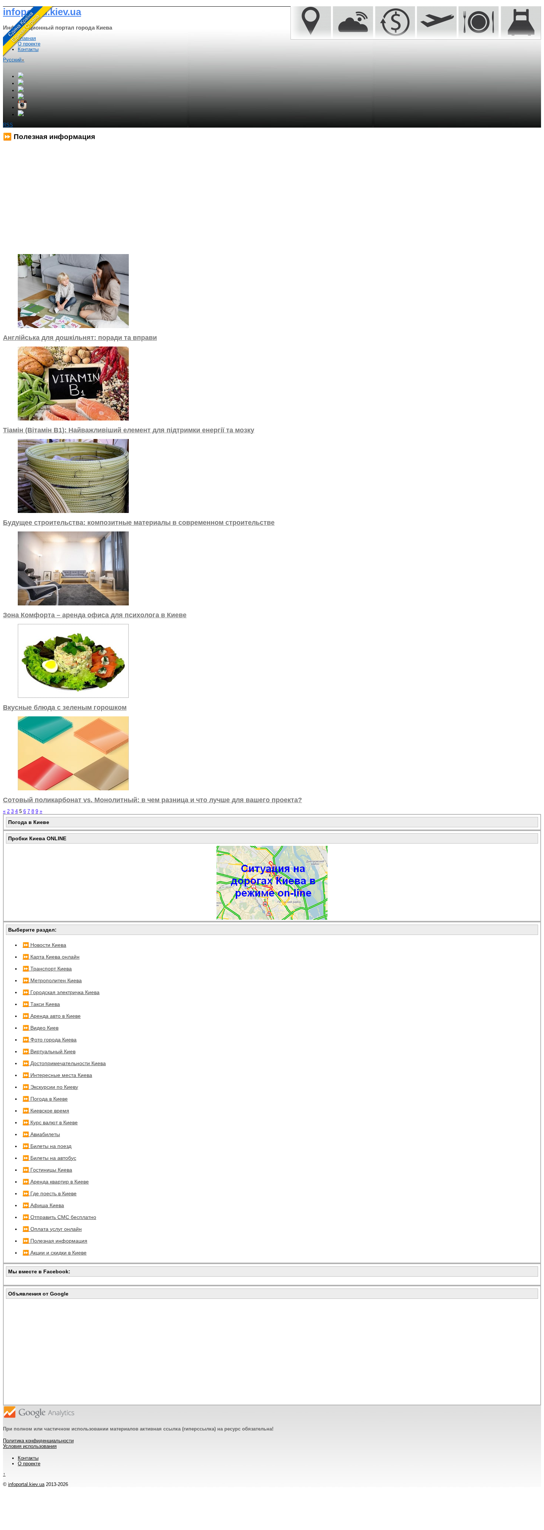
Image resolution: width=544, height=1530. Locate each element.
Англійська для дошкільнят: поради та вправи (80, 337)
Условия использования (30, 1446)
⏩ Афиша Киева (43, 1205)
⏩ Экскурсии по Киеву (50, 1087)
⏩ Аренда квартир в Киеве (56, 1182)
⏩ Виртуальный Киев (49, 1051)
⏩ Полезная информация (55, 1241)
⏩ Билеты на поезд (47, 1146)
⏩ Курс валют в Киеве (50, 1122)
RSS (8, 125)
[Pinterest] (21, 114)
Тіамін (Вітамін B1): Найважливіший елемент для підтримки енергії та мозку (128, 430)
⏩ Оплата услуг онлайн (52, 1229)
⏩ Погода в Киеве (45, 1099)
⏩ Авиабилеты (41, 1134)
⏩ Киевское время (46, 1111)
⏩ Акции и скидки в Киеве (55, 1253)
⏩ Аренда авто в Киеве (52, 1016)
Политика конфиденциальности (38, 1440)
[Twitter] (21, 90)
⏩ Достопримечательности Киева (64, 1063)
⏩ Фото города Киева (50, 1040)
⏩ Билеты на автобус (49, 1158)
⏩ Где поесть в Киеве (50, 1193)
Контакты (28, 1458)
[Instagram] (22, 107)
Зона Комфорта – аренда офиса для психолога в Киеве (95, 615)
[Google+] (21, 76)
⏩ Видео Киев (40, 1028)
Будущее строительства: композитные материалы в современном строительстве (139, 522)
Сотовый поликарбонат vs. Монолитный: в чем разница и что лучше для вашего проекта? (152, 800)
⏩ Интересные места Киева (57, 1075)
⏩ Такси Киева (41, 1004)
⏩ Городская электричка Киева (61, 992)
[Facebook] (21, 83)
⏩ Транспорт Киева (47, 969)
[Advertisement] (225, 197)
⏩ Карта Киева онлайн (51, 957)
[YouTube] (21, 97)
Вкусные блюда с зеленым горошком (65, 707)
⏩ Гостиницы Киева (47, 1170)
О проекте (29, 1463)
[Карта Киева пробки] (272, 918)
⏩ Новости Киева (44, 945)
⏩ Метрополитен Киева (52, 980)
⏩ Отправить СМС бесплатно (59, 1217)
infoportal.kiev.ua (26, 1484)
